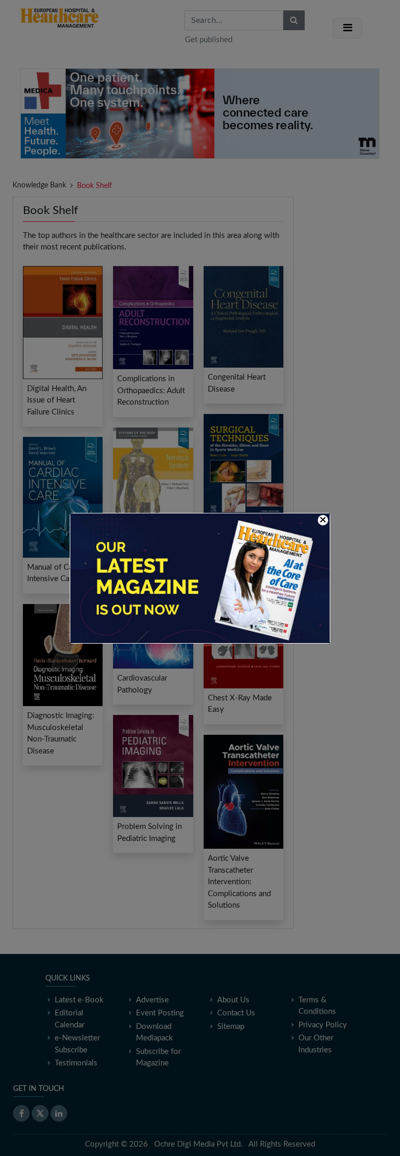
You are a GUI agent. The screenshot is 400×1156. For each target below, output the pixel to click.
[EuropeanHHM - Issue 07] (200, 578)
